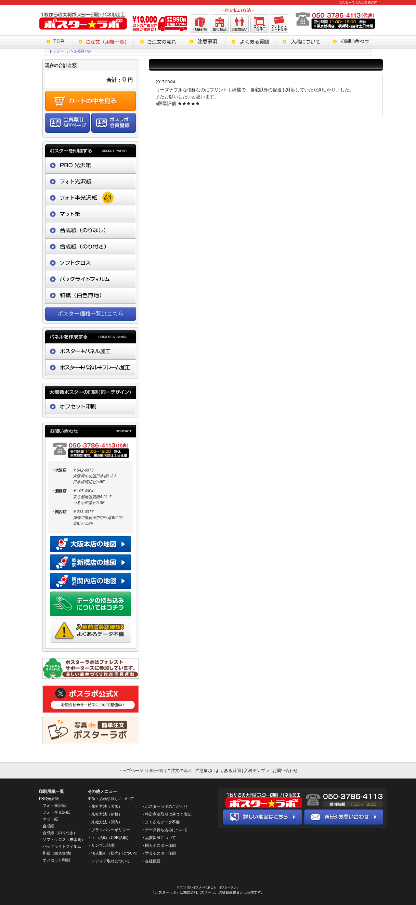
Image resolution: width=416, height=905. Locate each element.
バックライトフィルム (62, 846)
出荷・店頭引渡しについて (111, 798)
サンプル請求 (102, 845)
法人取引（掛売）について (114, 853)
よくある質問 (228, 770)
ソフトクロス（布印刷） (64, 839)
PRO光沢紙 (49, 798)
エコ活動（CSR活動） (110, 837)
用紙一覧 (155, 770)
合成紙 (48, 826)
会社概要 (152, 861)
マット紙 (50, 819)
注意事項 (203, 770)
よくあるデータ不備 (162, 822)
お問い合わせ (285, 770)
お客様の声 (83, 51)
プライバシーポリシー (110, 830)
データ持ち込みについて (166, 830)
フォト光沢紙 (54, 805)
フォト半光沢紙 (56, 812)
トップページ (59, 51)
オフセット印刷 (56, 860)
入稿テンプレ (256, 770)
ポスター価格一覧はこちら (90, 314)
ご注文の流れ (179, 770)
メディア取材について (110, 861)
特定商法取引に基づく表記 (168, 814)
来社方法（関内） (106, 822)
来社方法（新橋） (106, 814)
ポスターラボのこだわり (166, 806)
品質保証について (160, 837)
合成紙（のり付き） (60, 833)
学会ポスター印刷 (160, 853)
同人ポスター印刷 (160, 845)
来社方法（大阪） (106, 806)
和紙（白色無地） (58, 853)
